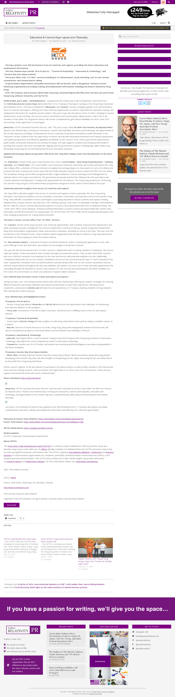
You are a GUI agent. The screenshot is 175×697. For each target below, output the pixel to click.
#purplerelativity (143, 640)
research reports (14, 461)
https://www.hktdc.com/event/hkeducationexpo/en (60, 419)
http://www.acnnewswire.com (16, 487)
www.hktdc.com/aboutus (87, 461)
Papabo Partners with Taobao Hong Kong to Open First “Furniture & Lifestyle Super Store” (95, 561)
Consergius (40, 28)
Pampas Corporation (95, 694)
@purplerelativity (143, 644)
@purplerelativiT (143, 648)
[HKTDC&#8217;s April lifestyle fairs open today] (22, 548)
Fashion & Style (58, 659)
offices (44, 449)
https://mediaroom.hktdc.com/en (38, 428)
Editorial (55, 675)
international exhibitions (79, 452)
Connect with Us (144, 99)
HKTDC (13, 477)
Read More (11, 505)
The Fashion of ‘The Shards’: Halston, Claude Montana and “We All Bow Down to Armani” (154, 154)
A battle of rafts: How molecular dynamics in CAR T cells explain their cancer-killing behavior (61, 584)
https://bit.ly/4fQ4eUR (31, 378)
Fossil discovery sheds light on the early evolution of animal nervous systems (50, 587)
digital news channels (35, 461)
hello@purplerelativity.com (147, 636)
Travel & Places (78, 41)
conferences (96, 452)
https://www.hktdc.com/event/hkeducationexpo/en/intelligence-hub (54, 422)
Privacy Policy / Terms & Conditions (103, 692)
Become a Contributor (144, 198)
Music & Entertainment (61, 644)
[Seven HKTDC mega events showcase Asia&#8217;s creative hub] (59, 549)
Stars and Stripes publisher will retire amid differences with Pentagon (63, 670)
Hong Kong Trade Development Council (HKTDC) (29, 446)
